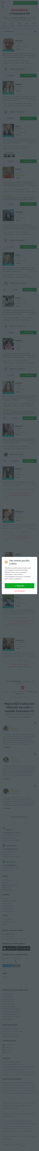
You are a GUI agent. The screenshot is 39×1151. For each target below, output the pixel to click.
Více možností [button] (19, 591)
